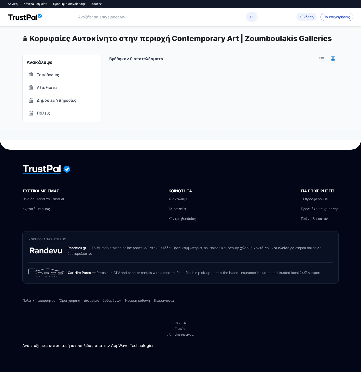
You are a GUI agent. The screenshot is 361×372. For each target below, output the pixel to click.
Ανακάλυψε (177, 199)
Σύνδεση (306, 17)
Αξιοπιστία (177, 209)
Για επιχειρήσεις (336, 17)
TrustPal (180, 328)
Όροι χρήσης (69, 300)
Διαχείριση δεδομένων (102, 300)
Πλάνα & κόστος (314, 218)
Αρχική (13, 4)
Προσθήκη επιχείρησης (69, 4)
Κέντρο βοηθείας (35, 4)
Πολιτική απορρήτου (39, 300)
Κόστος (96, 4)
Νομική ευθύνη (137, 300)
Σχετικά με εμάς (36, 209)
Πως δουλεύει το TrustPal (43, 199)
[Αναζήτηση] (251, 17)
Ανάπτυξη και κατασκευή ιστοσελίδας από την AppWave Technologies (88, 345)
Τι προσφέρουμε (314, 199)
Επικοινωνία (164, 300)
